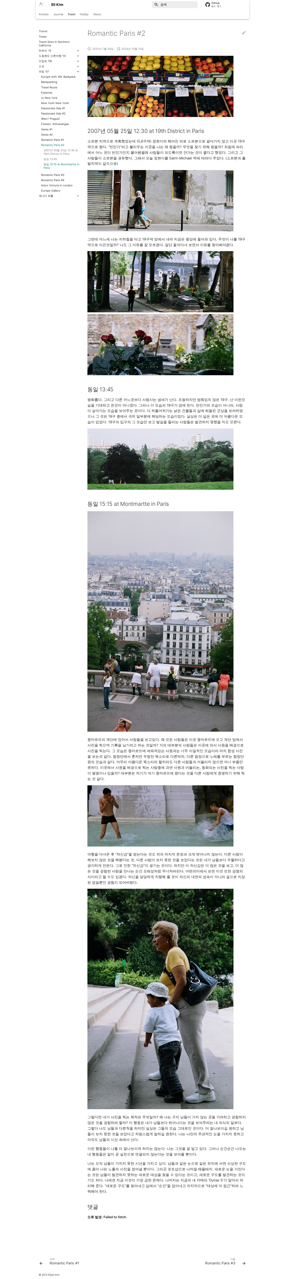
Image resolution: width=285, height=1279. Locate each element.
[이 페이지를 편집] (244, 33)
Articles (44, 14)
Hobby (84, 14)
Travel (71, 14)
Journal (58, 14)
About (97, 14)
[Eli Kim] (42, 5)
